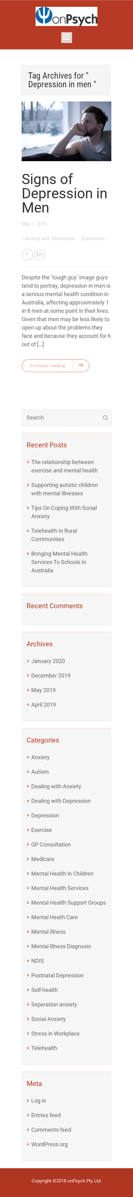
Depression (93, 238)
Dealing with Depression (50, 238)
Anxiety (40, 757)
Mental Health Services (59, 888)
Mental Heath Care (54, 917)
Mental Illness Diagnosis (61, 946)
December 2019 (51, 675)
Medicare (42, 859)
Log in (38, 1100)
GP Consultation (51, 844)
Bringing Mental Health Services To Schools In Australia (59, 562)
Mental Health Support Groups (68, 902)
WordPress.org (49, 1144)
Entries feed (46, 1115)
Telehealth (44, 1048)
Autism (40, 772)
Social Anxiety (48, 1019)
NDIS (37, 961)
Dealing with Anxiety (56, 786)
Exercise (41, 830)
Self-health (44, 990)
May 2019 (43, 690)
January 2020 (48, 661)
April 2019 (43, 704)
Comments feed (51, 1129)
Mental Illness (48, 931)
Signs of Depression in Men (64, 193)
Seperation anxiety (54, 1004)
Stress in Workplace (55, 1033)
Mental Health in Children (62, 873)
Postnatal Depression (57, 975)
